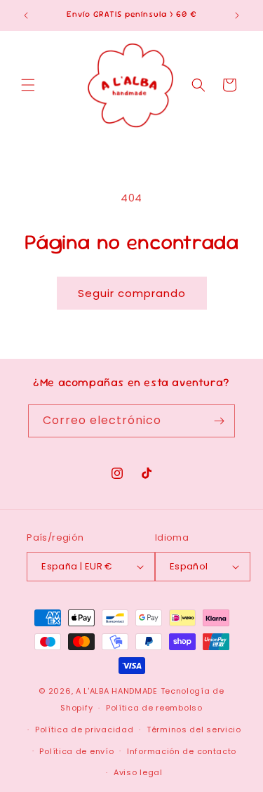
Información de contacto (181, 751)
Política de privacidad (84, 729)
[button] (28, 85)
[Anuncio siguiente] (237, 15)
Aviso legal (138, 772)
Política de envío (76, 751)
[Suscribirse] (218, 420)
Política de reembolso (154, 707)
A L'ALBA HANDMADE (117, 691)
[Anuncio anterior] (26, 15)
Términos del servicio (194, 729)
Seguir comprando (132, 293)
